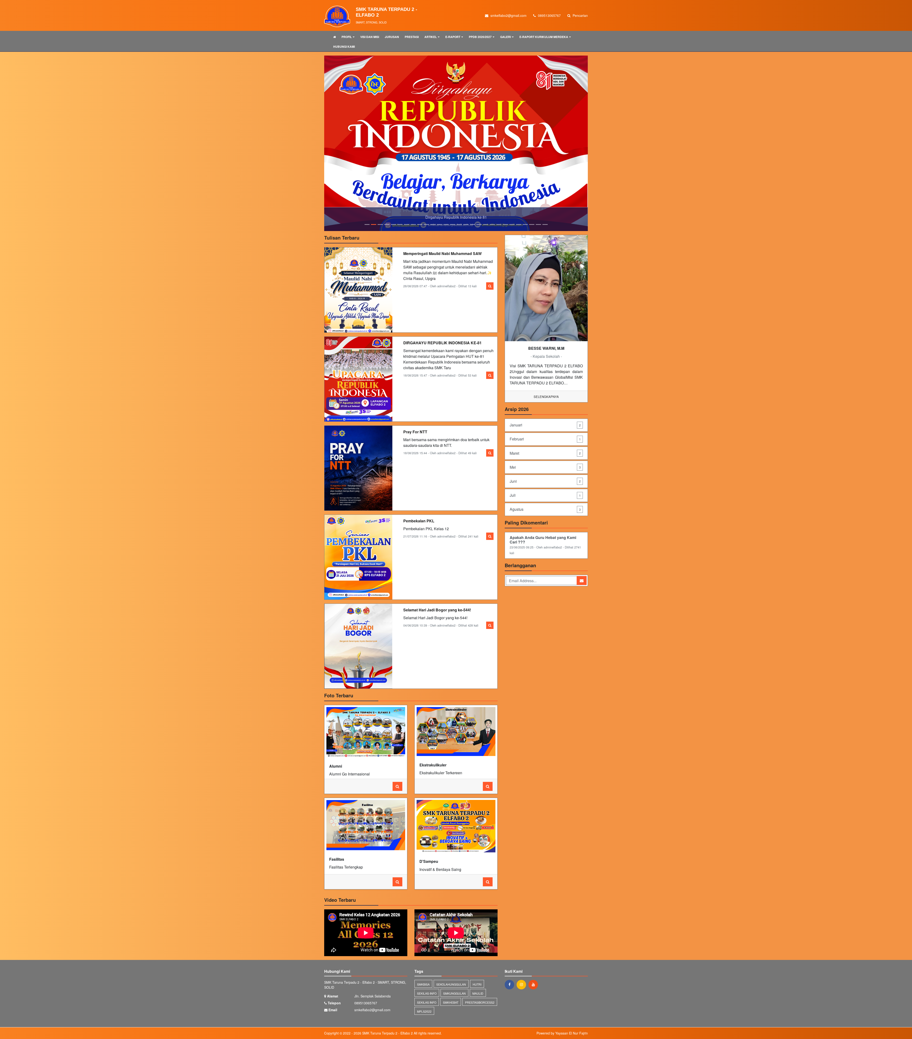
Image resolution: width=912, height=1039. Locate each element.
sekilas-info (427, 966)
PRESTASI (412, 37)
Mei (545, 440)
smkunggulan (454, 966)
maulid (477, 966)
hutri (477, 957)
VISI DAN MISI (369, 37)
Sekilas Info (426, 975)
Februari (545, 411)
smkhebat (450, 975)
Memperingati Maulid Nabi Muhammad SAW (442, 226)
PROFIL (347, 37)
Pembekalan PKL (418, 493)
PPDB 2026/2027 (480, 37)
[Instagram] (522, 957)
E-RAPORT (452, 37)
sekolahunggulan (451, 957)
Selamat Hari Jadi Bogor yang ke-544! (437, 582)
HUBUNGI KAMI (344, 46)
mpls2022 (424, 984)
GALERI (505, 37)
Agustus (545, 482)
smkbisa (423, 957)
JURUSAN (392, 37)
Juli (545, 468)
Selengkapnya (546, 369)
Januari (545, 397)
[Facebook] (511, 957)
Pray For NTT (415, 404)
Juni (545, 454)
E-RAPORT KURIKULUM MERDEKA (543, 37)
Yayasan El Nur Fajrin (571, 1005)
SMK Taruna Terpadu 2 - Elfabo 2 (387, 1005)
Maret (545, 426)
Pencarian (580, 15)
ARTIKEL (430, 37)
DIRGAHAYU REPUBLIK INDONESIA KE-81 (442, 315)
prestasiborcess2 (479, 975)
